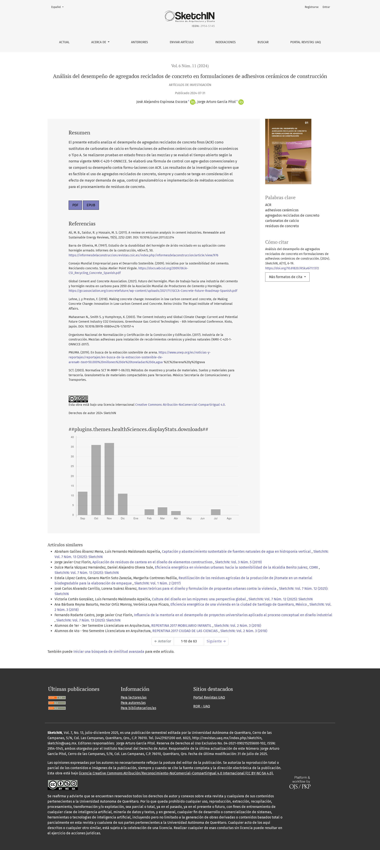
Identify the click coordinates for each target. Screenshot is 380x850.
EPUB (91, 205)
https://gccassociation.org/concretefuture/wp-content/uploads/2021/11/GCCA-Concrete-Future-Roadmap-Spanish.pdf (153, 291)
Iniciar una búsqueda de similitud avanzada (108, 651)
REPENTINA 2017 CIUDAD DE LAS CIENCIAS (185, 631)
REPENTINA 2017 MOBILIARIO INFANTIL (181, 625)
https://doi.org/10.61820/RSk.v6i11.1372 (292, 268)
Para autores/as (133, 703)
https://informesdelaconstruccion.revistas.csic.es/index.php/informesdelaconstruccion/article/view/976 (143, 255)
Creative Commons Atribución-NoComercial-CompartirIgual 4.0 (180, 405)
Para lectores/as (133, 697)
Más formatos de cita (286, 277)
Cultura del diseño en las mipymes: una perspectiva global (199, 599)
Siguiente (216, 641)
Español (58, 7)
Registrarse (312, 7)
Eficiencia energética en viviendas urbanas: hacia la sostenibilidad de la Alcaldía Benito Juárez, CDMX (237, 567)
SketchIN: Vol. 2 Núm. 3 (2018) (237, 625)
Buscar (263, 42)
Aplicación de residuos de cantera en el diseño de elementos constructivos (152, 562)
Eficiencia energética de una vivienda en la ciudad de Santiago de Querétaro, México (239, 604)
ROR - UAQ (201, 706)
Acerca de (99, 42)
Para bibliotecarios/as (138, 708)
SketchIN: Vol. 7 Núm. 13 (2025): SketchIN (87, 573)
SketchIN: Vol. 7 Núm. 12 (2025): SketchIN (280, 599)
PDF (75, 205)
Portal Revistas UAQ (305, 42)
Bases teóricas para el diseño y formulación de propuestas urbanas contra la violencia (207, 588)
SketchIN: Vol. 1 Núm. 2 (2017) (157, 583)
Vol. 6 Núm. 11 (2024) (190, 65)
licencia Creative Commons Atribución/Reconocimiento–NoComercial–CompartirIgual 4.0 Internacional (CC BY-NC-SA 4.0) (176, 773)
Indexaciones (225, 42)
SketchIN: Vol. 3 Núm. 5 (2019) (238, 562)
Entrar (326, 7)
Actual (64, 42)
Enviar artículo (182, 42)
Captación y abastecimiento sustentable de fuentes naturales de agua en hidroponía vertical (237, 551)
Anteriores (139, 42)
